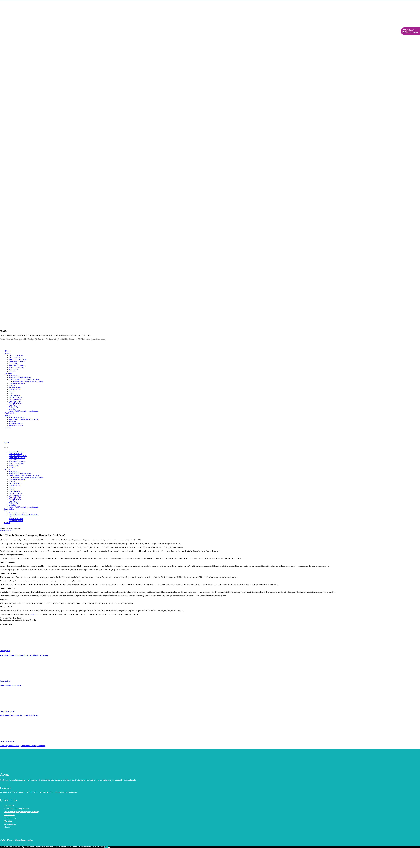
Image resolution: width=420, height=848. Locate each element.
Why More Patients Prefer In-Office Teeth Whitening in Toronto (24, 655)
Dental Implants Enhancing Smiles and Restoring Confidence (22, 746)
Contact (7, 827)
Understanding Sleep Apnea (10, 685)
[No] (109, 847)
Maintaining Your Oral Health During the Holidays (19, 715)
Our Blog (8, 821)
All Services (9, 805)
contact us (33, 614)
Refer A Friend (10, 824)
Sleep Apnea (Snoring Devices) (16, 808)
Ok (106, 847)
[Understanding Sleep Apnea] (16, 679)
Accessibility (9, 815)
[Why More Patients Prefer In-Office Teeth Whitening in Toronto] (16, 649)
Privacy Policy (10, 818)
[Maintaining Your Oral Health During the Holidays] (16, 709)
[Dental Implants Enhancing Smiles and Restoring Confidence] (16, 739)
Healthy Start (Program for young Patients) (21, 811)
